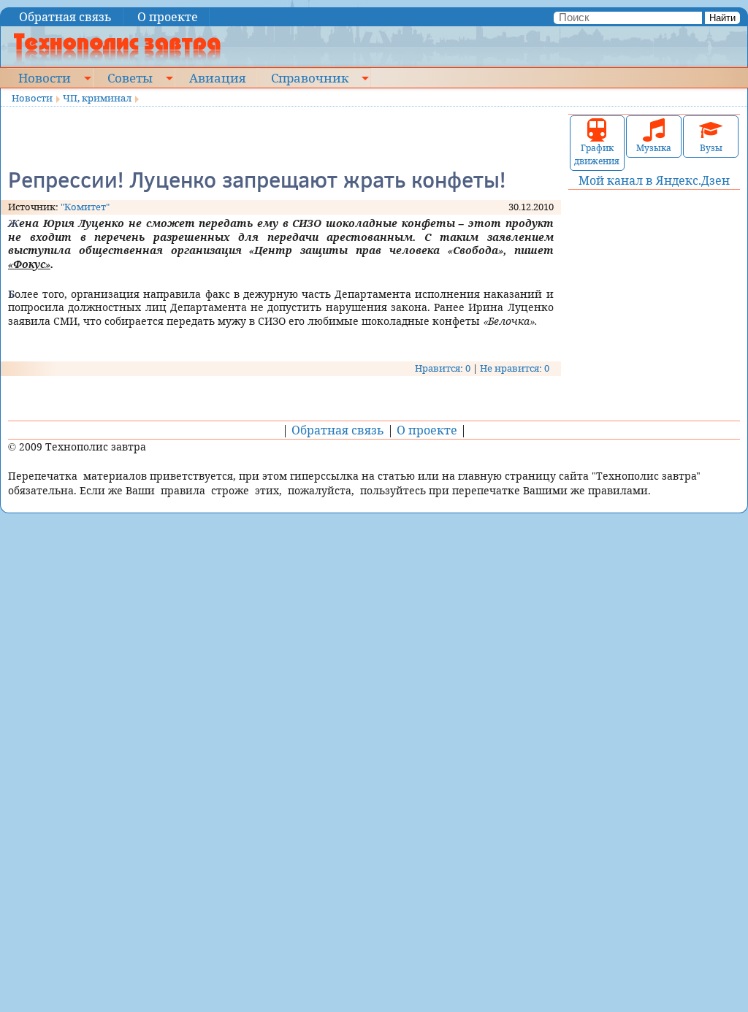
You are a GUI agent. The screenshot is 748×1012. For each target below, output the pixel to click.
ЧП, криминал (97, 97)
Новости (44, 77)
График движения (596, 154)
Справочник (309, 77)
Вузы (711, 148)
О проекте (167, 17)
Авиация (217, 77)
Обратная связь (65, 17)
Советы (130, 77)
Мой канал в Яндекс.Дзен (654, 180)
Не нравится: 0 (514, 368)
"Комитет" (85, 206)
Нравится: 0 (442, 368)
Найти (722, 17)
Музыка (653, 148)
